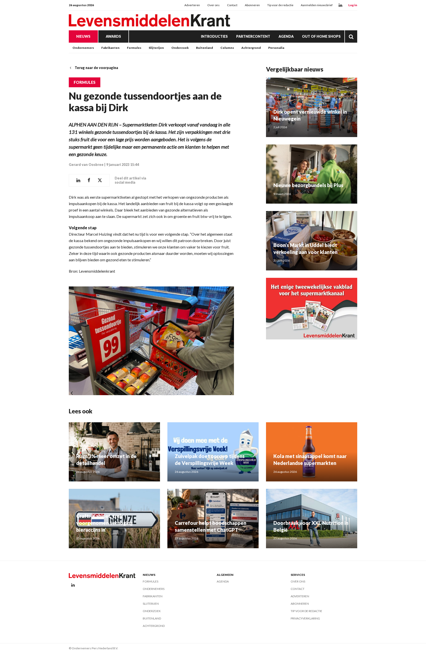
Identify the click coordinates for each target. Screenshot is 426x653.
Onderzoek (180, 48)
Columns (227, 48)
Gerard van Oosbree (86, 164)
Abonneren (252, 5)
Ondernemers (83, 48)
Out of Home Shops (321, 36)
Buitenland (204, 48)
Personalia (276, 48)
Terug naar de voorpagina (96, 68)
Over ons (213, 5)
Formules (134, 48)
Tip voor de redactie (280, 5)
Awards (113, 36)
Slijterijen (156, 48)
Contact (232, 5)
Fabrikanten (110, 48)
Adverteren (192, 5)
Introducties (214, 36)
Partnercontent (253, 36)
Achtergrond (251, 48)
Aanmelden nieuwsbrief (317, 5)
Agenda (286, 36)
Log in (352, 5)
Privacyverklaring (305, 618)
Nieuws (83, 36)
